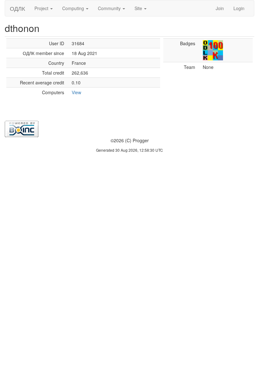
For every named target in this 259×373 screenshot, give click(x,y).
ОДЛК (17, 8)
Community (110, 8)
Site (139, 8)
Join (220, 8)
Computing (73, 8)
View (76, 92)
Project (42, 8)
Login (238, 8)
